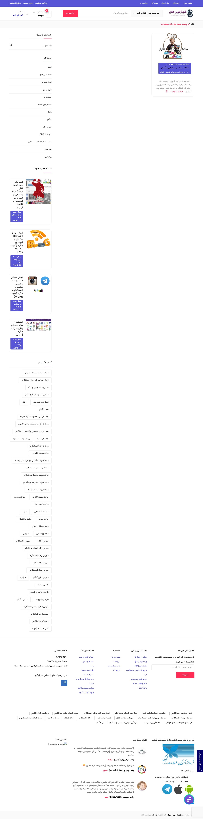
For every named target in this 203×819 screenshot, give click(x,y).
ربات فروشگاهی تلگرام (39, 446)
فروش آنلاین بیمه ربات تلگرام (36, 606)
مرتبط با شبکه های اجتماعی (40, 142)
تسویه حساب (28, 3)
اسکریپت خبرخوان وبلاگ (38, 387)
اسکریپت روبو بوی (41, 402)
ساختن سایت (19, 497)
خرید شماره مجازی (139, 679)
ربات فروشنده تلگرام (21, 438)
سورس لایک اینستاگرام (39, 570)
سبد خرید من (88, 661)
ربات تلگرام (44, 409)
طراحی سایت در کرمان (39, 592)
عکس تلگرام (22, 599)
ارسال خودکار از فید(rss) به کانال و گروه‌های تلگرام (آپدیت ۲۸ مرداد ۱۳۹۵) (17, 242)
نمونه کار (154, 3)
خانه (192, 24)
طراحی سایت (43, 585)
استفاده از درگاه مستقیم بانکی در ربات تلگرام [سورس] (17, 328)
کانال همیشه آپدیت (40, 628)
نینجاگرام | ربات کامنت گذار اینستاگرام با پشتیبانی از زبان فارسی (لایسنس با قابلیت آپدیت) (17, 194)
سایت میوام (44, 519)
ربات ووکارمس (53, 718)
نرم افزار (48, 149)
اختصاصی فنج (46, 74)
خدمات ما (48, 97)
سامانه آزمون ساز (41, 504)
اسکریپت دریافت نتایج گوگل (37, 394)
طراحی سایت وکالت (86, 688)
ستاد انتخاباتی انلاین (40, 526)
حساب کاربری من (86, 657)
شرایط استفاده (15, 3)
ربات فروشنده (43, 438)
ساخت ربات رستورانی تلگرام (175, 68)
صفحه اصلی (187, 3)
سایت (24, 511)
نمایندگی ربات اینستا (152, 722)
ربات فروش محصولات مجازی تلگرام (33, 424)
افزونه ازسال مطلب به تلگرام (66, 713)
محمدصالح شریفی (172, 72)
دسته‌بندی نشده (45, 104)
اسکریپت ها (47, 82)
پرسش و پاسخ (141, 661)
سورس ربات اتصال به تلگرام (37, 548)
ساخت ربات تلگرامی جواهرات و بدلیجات (32, 460)
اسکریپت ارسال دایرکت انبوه (154, 713)
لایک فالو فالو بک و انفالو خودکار (179, 722)
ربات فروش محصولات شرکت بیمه (34, 416)
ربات (24, 402)
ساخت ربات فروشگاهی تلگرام (36, 475)
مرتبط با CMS (46, 134)
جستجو (69, 13)
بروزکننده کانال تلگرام (40, 713)
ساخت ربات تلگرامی (40, 453)
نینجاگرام (100, 722)
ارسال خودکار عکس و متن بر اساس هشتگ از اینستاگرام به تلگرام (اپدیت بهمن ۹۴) (17, 287)
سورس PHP (43, 541)
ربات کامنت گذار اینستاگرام (30, 718)
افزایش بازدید (46, 89)
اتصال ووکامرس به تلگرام (181, 713)
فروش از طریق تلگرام (40, 614)
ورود (92, 666)
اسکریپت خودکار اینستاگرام (126, 713)
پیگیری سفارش (41, 3)
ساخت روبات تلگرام (41, 497)
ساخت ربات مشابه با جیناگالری (36, 482)
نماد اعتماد (165, 3)
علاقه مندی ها (88, 670)
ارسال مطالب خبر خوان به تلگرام (35, 380)
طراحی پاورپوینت (42, 599)
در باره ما (116, 661)
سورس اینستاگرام (23, 541)
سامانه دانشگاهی (41, 511)
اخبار (50, 67)
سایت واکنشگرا (25, 519)
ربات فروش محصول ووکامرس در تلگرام (32, 431)
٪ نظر (162, 72)
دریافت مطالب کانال (124, 718)
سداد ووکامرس (42, 533)
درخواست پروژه (114, 666)
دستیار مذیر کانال (104, 718)
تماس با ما (143, 3)
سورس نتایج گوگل (41, 577)
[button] (41, 13)
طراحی (23, 577)
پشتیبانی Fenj (141, 666)
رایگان (49, 112)
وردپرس (48, 156)
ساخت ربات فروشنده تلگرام (37, 468)
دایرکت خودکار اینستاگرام (182, 718)
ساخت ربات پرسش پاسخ (38, 489)
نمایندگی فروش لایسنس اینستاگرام (123, 722)
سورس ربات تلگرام (41, 562)
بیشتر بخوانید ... (176, 91)
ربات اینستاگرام (85, 718)
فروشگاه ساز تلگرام (41, 621)
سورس (26, 533)
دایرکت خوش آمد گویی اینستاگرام (152, 718)
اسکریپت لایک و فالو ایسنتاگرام (97, 713)
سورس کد (47, 127)
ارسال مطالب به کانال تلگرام (37, 373)
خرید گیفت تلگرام (86, 692)
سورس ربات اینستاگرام (39, 555)
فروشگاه (176, 3)
